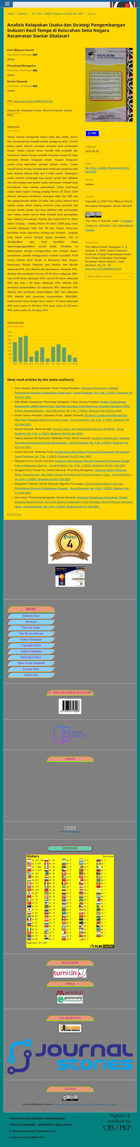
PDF (93, 133)
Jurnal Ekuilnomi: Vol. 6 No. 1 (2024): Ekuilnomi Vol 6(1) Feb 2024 (87, 465)
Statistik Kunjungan (70, 831)
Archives (22, 13)
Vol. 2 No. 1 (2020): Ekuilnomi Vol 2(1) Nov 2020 (57, 13)
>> (19, 514)
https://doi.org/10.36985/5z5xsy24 (33, 101)
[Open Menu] (7, 3)
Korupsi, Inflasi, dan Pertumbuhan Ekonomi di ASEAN (84, 429)
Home (10, 13)
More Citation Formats (100, 276)
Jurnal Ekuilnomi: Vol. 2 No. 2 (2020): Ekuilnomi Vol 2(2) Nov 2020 (53, 456)
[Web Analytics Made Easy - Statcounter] (70, 828)
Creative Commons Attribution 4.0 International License (109, 225)
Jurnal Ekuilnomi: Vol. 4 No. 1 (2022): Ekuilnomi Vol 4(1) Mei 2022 (61, 506)
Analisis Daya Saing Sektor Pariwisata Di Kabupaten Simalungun (92, 451)
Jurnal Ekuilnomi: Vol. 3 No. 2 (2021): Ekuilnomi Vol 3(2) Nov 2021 (84, 410)
